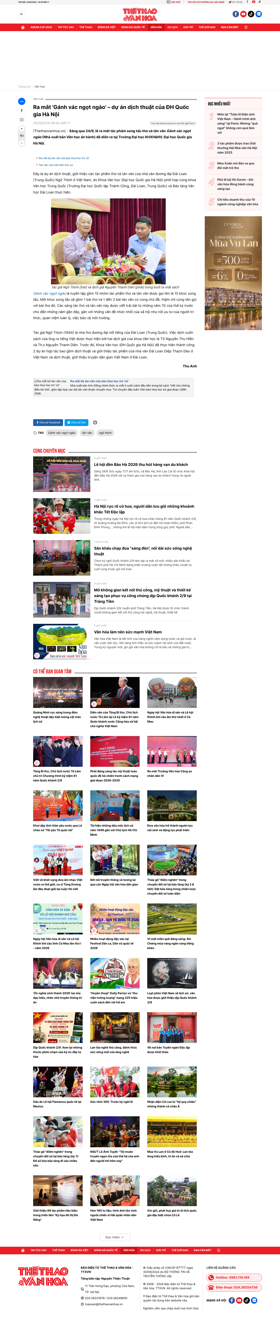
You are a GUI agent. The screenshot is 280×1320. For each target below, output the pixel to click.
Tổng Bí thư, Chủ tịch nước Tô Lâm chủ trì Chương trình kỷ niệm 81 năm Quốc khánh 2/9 (57, 775)
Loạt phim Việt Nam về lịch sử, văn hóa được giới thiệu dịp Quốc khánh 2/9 (172, 997)
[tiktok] (251, 14)
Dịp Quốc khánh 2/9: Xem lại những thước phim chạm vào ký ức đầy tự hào (57, 1052)
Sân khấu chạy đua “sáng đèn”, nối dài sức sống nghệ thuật (143, 551)
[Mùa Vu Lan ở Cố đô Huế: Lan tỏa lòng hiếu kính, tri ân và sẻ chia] (172, 1131)
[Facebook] (247, 2)
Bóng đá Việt (107, 27)
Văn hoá (39, 86)
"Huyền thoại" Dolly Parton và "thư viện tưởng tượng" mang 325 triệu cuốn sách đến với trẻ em (114, 997)
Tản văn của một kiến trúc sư (56, 165)
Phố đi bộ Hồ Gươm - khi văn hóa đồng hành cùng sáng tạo (235, 184)
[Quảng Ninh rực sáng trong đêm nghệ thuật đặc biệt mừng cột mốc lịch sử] (58, 692)
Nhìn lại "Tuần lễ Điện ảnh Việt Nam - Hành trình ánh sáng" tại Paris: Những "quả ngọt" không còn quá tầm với (237, 123)
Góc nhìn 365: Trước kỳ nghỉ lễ (111, 1102)
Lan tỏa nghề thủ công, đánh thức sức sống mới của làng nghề (113, 1050)
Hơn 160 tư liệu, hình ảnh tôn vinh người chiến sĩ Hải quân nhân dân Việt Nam (113, 1215)
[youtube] (243, 14)
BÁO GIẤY (176, 2)
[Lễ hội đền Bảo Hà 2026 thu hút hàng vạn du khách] (61, 474)
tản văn (87, 433)
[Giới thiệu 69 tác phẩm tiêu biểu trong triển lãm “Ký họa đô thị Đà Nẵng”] (58, 1190)
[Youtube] (253, 2)
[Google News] (173, 124)
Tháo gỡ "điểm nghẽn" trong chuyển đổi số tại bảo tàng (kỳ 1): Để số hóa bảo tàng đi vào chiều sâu (56, 1158)
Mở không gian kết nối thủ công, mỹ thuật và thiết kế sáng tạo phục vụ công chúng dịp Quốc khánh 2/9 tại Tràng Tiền (143, 596)
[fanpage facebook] (236, 14)
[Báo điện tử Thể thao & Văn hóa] (140, 14)
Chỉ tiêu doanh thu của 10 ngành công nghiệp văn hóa (237, 202)
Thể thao (85, 27)
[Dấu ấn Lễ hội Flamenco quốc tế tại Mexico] (58, 1082)
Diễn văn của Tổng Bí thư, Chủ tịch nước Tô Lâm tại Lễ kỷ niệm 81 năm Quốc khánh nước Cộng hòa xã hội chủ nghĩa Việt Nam (114, 719)
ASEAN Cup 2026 (41, 27)
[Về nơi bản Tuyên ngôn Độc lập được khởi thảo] (172, 1027)
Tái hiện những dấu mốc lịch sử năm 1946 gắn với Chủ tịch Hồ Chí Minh (113, 830)
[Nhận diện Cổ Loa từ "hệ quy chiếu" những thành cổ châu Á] (172, 1082)
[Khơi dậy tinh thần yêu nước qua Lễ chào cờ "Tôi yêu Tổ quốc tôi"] (58, 805)
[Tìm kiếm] (21, 14)
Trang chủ (24, 86)
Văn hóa (156, 27)
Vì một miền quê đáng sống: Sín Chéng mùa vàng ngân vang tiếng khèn (170, 943)
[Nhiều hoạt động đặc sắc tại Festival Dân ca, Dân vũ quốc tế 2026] (115, 918)
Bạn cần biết (230, 27)
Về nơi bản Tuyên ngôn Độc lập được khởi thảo (168, 1050)
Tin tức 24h (66, 27)
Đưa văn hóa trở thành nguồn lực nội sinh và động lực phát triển (170, 828)
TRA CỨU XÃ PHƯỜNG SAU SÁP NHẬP (206, 2)
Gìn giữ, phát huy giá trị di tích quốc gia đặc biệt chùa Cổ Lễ (172, 1213)
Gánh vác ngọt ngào (61, 433)
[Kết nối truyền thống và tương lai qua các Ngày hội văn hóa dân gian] (115, 860)
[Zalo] (258, 14)
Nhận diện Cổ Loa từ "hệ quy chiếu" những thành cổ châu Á (171, 1104)
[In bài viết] (21, 119)
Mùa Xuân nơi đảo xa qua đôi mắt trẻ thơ (235, 165)
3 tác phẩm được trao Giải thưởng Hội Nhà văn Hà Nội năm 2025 (237, 147)
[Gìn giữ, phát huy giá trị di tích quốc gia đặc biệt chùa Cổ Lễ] (172, 1190)
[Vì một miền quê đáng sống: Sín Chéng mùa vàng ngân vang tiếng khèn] (172, 918)
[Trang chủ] (23, 27)
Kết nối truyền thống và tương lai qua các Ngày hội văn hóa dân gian (114, 882)
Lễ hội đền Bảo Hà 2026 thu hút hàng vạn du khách (141, 464)
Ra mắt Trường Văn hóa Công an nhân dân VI (169, 773)
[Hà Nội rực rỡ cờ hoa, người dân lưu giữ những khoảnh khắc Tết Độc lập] (61, 516)
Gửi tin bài (237, 2)
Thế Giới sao (207, 27)
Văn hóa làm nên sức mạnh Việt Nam (128, 632)
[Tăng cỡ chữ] (22, 129)
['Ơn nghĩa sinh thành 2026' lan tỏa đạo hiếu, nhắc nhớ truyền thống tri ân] (58, 973)
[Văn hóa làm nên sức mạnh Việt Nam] (61, 642)
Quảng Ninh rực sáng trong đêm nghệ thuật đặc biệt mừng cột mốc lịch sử (57, 717)
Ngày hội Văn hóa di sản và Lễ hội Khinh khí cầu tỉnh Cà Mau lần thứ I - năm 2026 (57, 943)
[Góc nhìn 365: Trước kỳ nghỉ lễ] (115, 1082)
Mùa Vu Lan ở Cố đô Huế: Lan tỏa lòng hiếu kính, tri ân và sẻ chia (170, 1154)
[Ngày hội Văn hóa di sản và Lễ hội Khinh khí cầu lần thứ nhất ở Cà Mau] (172, 692)
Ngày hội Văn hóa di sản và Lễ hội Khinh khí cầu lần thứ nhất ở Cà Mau (170, 717)
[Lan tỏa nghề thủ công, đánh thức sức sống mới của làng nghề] (115, 1027)
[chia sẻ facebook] (21, 110)
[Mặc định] (21, 136)
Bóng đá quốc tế (133, 27)
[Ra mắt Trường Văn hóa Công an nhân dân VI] (172, 751)
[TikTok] (260, 2)
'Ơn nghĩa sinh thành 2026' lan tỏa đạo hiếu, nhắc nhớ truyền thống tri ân (57, 997)
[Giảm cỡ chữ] (22, 143)
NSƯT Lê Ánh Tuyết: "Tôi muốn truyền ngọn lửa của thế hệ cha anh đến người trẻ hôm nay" (114, 1156)
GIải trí (188, 27)
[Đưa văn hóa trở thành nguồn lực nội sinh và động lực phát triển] (172, 805)
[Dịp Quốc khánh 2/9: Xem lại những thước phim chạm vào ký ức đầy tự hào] (58, 1027)
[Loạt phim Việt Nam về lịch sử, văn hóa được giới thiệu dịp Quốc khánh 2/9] (172, 973)
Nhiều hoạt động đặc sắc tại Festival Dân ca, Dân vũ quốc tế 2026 (112, 943)
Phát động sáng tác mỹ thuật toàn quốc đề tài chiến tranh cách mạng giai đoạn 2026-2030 (114, 775)
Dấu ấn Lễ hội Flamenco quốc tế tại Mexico (57, 1104)
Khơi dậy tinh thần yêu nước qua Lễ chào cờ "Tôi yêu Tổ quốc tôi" (57, 828)
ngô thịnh (105, 433)
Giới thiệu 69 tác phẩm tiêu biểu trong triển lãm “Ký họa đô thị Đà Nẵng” (55, 1215)
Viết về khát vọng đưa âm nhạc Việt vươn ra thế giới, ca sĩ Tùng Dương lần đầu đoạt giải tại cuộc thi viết (57, 884)
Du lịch (173, 27)
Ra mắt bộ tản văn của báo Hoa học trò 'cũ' (64, 158)
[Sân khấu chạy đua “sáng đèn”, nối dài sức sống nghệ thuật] (61, 558)
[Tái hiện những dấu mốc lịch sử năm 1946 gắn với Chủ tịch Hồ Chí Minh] (115, 805)
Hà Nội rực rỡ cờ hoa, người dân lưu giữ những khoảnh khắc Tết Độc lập (144, 509)
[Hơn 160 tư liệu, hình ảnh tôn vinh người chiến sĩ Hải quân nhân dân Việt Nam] (115, 1190)
